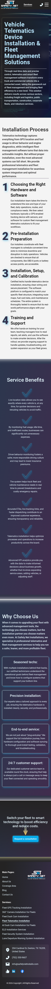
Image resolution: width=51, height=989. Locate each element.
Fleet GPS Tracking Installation (17, 907)
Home (5, 877)
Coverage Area (9, 886)
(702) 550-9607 (19, 957)
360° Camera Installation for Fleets (18, 912)
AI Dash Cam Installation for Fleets (18, 925)
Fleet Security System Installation (18, 934)
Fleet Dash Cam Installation (15, 916)
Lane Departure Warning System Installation (23, 938)
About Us (6, 881)
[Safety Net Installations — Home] (9, 5)
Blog (4, 890)
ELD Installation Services (14, 929)
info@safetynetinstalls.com (25, 964)
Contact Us (7, 894)
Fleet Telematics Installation (16, 921)
